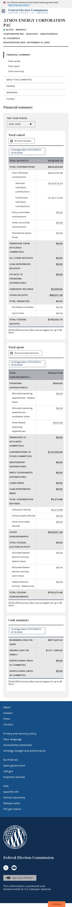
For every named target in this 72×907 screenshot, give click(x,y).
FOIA (6, 786)
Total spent (14, 66)
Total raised (14, 61)
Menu (3, 11)
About (7, 707)
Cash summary (16, 71)
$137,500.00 (55, 452)
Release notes (11, 803)
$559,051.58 (55, 532)
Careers (8, 713)
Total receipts (18, 160)
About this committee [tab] (19, 79)
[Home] (31, 11)
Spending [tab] (11, 92)
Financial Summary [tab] (18, 54)
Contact (8, 724)
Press (6, 718)
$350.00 (58, 422)
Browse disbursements (27, 353)
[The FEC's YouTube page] (14, 867)
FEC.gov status (12, 809)
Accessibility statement (17, 745)
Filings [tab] (10, 99)
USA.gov (8, 771)
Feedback (57, 904)
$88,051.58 (56, 295)
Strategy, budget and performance (24, 750)
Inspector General (14, 777)
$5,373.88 (57, 509)
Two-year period (17, 118)
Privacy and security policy (19, 733)
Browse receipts (23, 141)
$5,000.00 (57, 289)
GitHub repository (14, 797)
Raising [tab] (10, 86)
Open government (14, 765)
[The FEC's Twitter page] (5, 867)
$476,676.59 (55, 183)
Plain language (12, 739)
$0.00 (59, 212)
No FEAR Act (10, 759)
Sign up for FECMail (22, 878)
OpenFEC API (11, 791)
